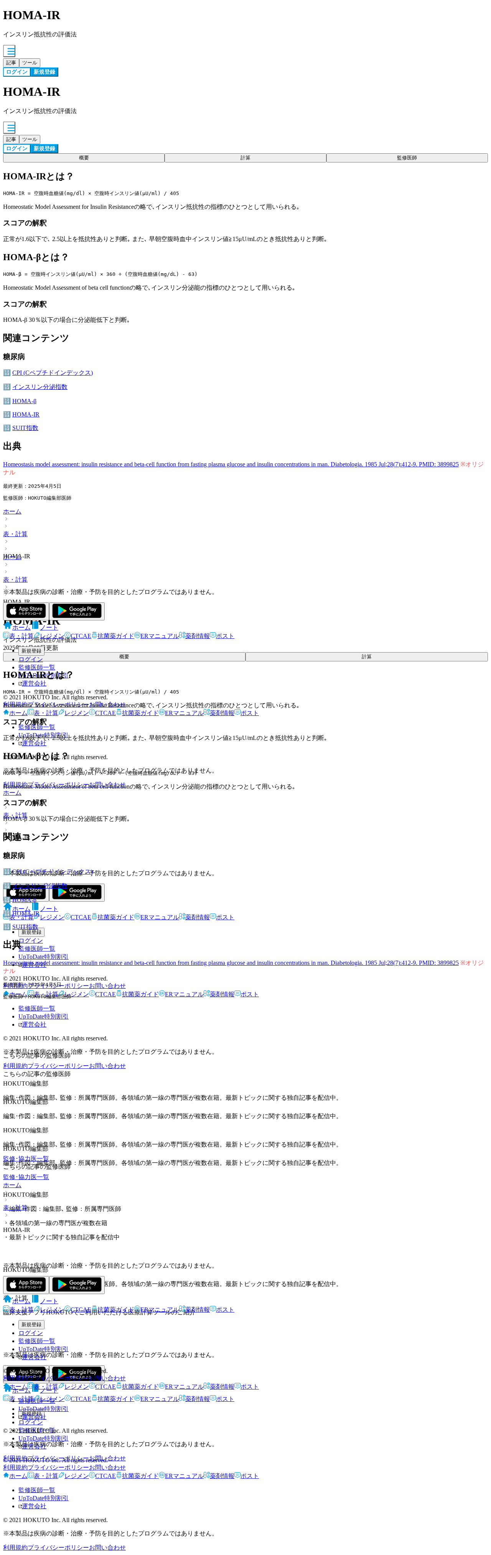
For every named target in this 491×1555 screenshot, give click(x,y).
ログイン (30, 659)
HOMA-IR (26, 414)
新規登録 (31, 651)
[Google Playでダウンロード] (77, 611)
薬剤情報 (197, 636)
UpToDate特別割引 (43, 1349)
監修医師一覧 (36, 667)
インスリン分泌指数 (40, 387)
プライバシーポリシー (58, 1066)
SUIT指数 (25, 428)
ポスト (225, 636)
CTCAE (81, 636)
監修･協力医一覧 (26, 1177)
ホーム (12, 511)
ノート (49, 627)
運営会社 (34, 1357)
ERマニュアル (159, 636)
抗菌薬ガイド (115, 636)
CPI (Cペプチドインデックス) (52, 372)
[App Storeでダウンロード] (26, 611)
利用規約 (15, 1378)
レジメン (52, 636)
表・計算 (15, 534)
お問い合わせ (107, 1066)
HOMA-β (24, 401)
